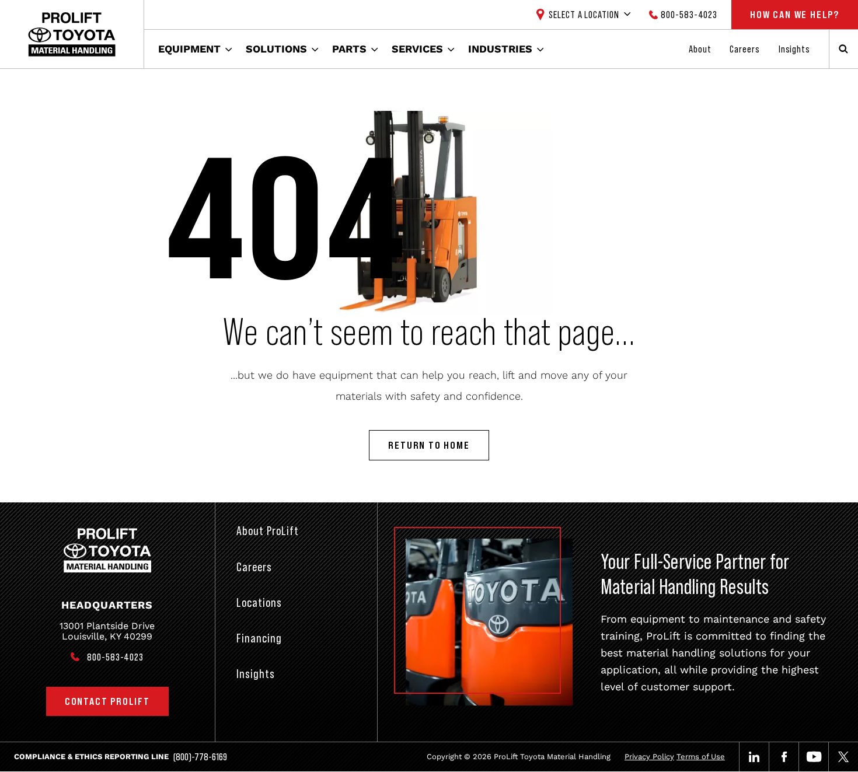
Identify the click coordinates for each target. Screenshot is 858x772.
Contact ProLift (107, 701)
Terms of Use (700, 757)
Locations (259, 602)
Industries (500, 49)
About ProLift (267, 530)
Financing (259, 638)
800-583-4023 (689, 14)
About (700, 49)
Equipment (189, 49)
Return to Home (428, 445)
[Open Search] (843, 49)
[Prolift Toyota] (72, 34)
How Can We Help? (794, 14)
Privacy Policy (649, 757)
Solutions (276, 49)
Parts (349, 49)
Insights (794, 49)
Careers (744, 49)
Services (417, 49)
